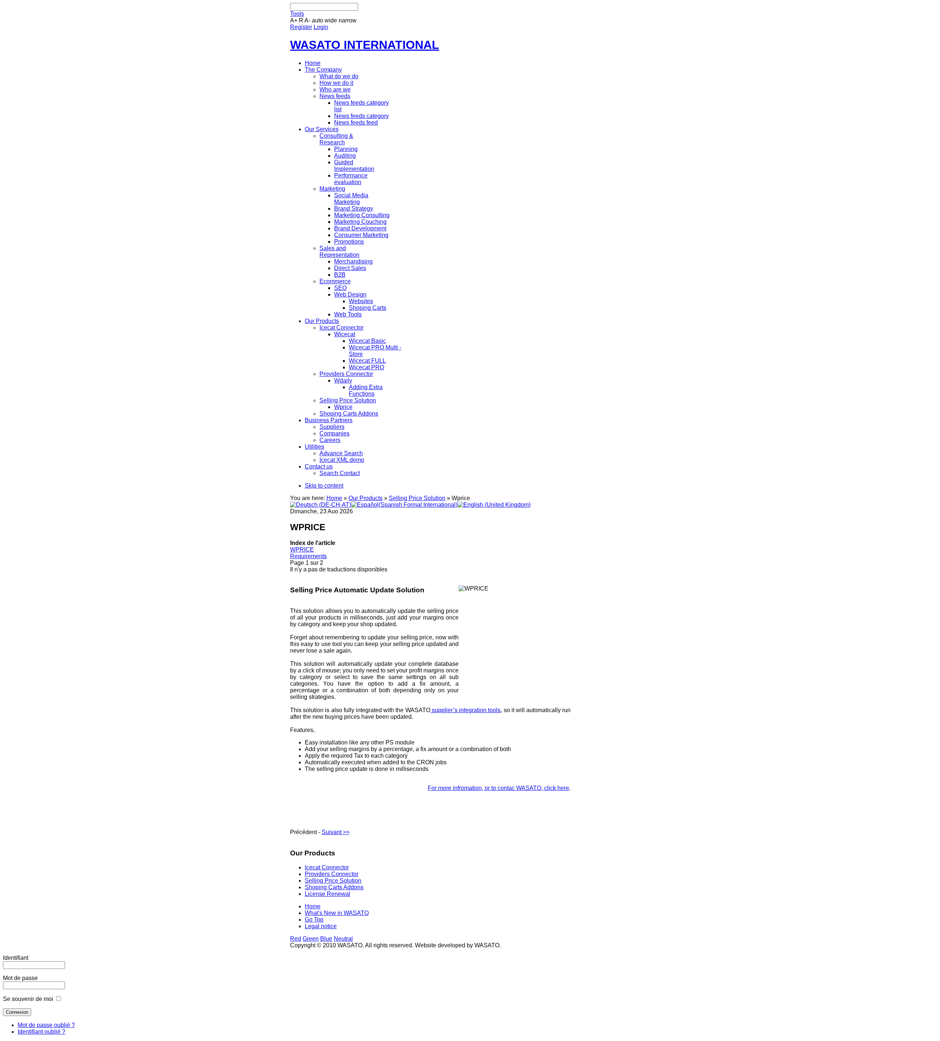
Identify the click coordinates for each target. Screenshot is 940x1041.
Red (295, 939)
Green (311, 939)
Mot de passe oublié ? (46, 1025)
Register (301, 27)
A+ (293, 20)
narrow (348, 20)
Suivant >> (336, 832)
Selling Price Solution (417, 498)
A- (307, 20)
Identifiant (15, 958)
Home (334, 498)
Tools (297, 14)
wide (331, 20)
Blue (326, 939)
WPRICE (302, 549)
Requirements (308, 556)
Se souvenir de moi (28, 999)
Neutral (343, 939)
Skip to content (324, 485)
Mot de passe (20, 978)
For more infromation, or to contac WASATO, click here (498, 788)
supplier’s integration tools (465, 710)
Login (321, 27)
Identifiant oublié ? (41, 1032)
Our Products (365, 498)
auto (317, 20)
